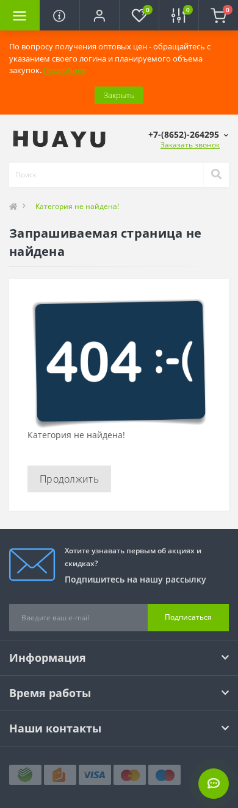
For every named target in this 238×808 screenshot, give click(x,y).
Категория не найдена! (77, 206)
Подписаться (188, 617)
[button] (99, 15)
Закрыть (119, 95)
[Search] (216, 175)
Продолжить (69, 479)
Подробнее (64, 70)
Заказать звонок (190, 145)
